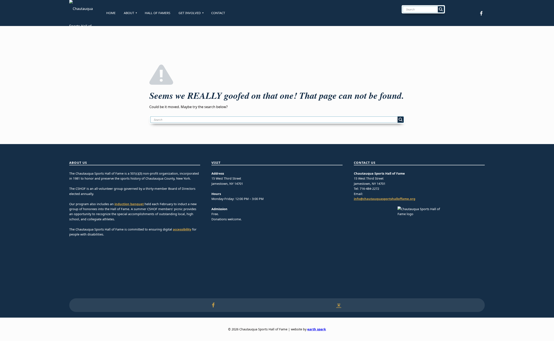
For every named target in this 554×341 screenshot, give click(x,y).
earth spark (316, 329)
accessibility (182, 229)
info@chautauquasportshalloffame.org (384, 199)
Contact (218, 13)
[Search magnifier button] (441, 9)
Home (111, 13)
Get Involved (190, 13)
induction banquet (129, 204)
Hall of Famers (157, 13)
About (129, 13)
